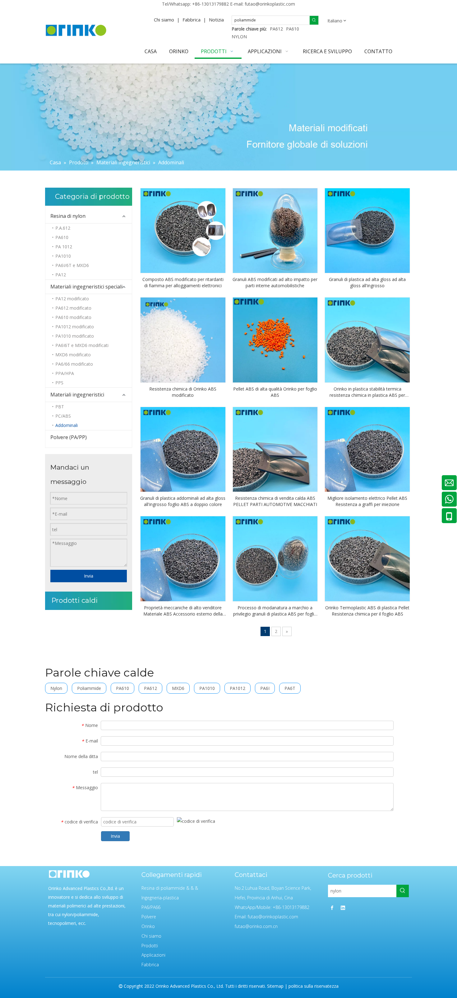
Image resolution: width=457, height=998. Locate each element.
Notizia (216, 19)
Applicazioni (153, 955)
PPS (59, 383)
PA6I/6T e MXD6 (72, 265)
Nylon (56, 688)
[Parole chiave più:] (314, 20)
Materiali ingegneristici (77, 394)
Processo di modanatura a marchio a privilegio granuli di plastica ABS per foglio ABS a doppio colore (275, 611)
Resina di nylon (67, 216)
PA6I (265, 688)
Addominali (66, 425)
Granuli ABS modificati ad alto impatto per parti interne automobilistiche (275, 282)
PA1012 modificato (74, 327)
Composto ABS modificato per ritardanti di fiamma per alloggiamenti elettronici (183, 282)
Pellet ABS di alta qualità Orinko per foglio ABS (275, 392)
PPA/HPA (64, 373)
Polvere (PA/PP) (68, 437)
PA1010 (63, 256)
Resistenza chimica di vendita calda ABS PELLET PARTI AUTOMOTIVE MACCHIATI (275, 501)
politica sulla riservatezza (314, 986)
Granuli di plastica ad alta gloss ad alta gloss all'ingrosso (367, 282)
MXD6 (178, 688)
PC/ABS (63, 416)
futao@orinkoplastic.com (270, 4)
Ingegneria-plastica (160, 898)
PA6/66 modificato (74, 364)
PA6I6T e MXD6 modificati (81, 345)
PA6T (289, 688)
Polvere (148, 917)
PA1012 (237, 688)
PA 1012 (63, 247)
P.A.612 (62, 228)
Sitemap (275, 986)
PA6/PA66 (150, 907)
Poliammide (89, 688)
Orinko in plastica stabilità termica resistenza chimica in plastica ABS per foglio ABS (367, 392)
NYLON (239, 37)
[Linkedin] (343, 907)
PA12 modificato (72, 299)
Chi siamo (164, 19)
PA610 (292, 29)
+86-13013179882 (210, 4)
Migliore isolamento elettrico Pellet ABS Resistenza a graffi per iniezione (367, 501)
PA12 (60, 275)
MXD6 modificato (73, 355)
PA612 (276, 29)
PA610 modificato (73, 317)
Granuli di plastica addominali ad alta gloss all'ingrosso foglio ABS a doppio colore (182, 501)
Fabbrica (191, 19)
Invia (88, 576)
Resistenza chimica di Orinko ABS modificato (182, 392)
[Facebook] (332, 907)
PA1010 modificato (74, 336)
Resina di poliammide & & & (169, 888)
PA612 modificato (73, 308)
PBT (59, 407)
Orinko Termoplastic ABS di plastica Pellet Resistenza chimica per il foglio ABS (367, 611)
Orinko (148, 926)
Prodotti (149, 946)
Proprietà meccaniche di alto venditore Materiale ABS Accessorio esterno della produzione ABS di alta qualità (183, 611)
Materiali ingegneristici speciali (86, 286)
